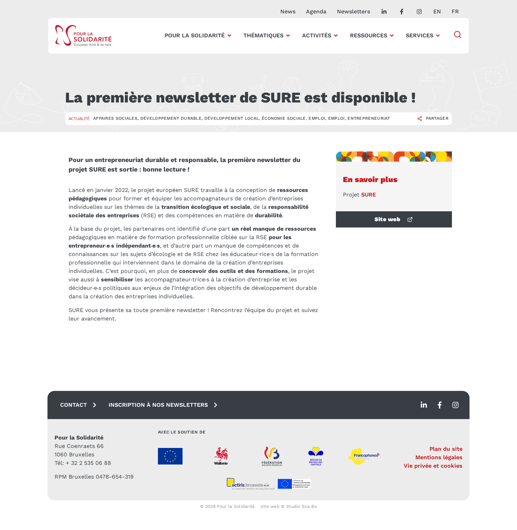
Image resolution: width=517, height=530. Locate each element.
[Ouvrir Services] (438, 35)
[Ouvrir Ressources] (392, 35)
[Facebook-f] (440, 405)
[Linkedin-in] (424, 405)
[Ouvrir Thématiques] (288, 35)
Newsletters (353, 11)
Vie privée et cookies (433, 465)
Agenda (316, 11)
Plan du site (445, 448)
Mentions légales (438, 457)
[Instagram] (455, 405)
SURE (368, 194)
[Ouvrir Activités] (336, 35)
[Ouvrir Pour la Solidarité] (229, 35)
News (287, 11)
